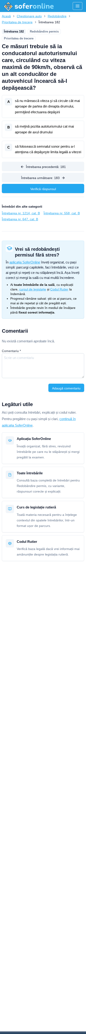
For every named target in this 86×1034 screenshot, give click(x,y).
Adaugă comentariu (66, 388)
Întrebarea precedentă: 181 (46, 167)
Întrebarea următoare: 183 (40, 178)
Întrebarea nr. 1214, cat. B (21, 213)
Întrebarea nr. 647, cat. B (20, 219)
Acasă (6, 16)
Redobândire (57, 16)
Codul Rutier (59, 289)
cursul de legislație (32, 289)
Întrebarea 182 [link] (49, 22)
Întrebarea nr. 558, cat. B (62, 213)
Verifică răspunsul (43, 189)
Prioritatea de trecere (17, 22)
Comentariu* (11, 351)
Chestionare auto (29, 16)
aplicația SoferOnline (24, 262)
